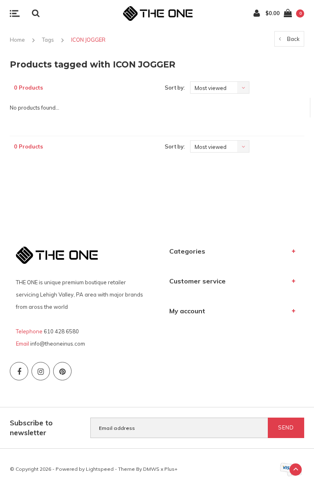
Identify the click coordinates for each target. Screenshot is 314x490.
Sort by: (175, 87)
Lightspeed (100, 469)
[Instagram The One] (40, 371)
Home (17, 39)
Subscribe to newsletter (31, 427)
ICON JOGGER (88, 39)
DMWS (151, 469)
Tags (48, 39)
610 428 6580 (61, 331)
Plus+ (170, 469)
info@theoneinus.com (57, 343)
